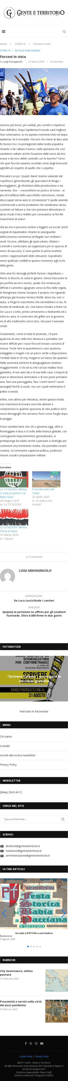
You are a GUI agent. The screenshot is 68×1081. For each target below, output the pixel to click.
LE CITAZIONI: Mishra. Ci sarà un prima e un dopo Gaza (13, 493)
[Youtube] (41, 1043)
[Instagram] (36, 1043)
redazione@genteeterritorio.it (24, 851)
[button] (3, 678)
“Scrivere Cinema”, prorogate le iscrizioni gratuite (34, 678)
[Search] (64, 31)
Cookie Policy (25, 1056)
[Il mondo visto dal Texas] (46, 479)
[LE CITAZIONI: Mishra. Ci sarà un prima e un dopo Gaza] (14, 479)
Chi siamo (6, 736)
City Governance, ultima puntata (16, 973)
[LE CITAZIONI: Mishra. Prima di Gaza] (14, 517)
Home (3, 44)
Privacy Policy (8, 764)
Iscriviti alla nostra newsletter (18, 755)
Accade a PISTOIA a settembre (34, 933)
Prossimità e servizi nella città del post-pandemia (21, 1003)
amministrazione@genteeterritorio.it (28, 855)
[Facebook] (26, 1043)
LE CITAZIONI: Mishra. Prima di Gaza (13, 529)
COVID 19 (20, 44)
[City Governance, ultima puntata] (56, 980)
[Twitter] (30, 1043)
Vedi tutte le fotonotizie (34, 711)
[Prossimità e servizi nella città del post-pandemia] (56, 1011)
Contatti (5, 746)
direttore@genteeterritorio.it (23, 846)
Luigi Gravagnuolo (13, 61)
